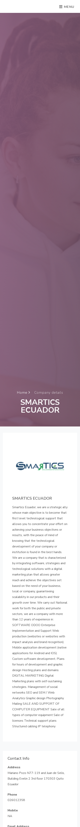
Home (23, 392)
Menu (68, 7)
